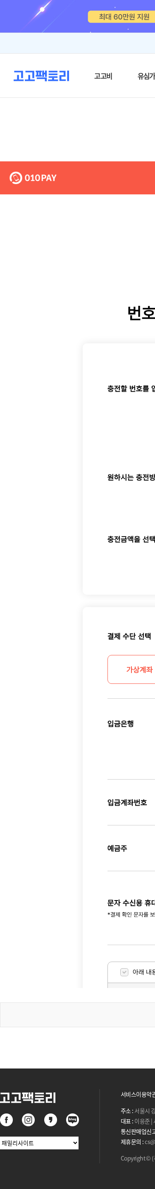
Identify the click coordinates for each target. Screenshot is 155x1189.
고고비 (103, 76)
